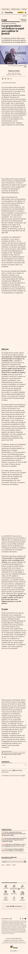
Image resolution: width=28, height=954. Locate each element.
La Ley (22, 21)
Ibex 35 (3, 9)
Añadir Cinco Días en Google (10, 82)
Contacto (8, 938)
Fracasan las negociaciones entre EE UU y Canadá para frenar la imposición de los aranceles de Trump (14, 840)
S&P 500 (14, 9)
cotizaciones (5, 900)
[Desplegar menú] (3, 12)
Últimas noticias (6, 829)
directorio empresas (22, 894)
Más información (5, 772)
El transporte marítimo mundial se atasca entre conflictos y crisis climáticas (13, 849)
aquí (24, 775)
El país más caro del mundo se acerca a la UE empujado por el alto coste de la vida (14, 845)
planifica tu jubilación (5, 894)
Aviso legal (12, 938)
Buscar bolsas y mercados (9, 857)
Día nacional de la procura (9, 23)
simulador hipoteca (14, 888)
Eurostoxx (8, 865)
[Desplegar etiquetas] (25, 765)
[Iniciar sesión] (25, 12)
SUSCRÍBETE (20, 12)
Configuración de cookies (9, 940)
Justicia (3, 765)
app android (22, 900)
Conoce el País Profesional (14, 906)
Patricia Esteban (14, 71)
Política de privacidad (19, 940)
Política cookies (18, 938)
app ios (14, 900)
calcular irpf (5, 888)
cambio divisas (14, 893)
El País (24, 15)
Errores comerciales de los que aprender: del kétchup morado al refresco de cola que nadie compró (14, 834)
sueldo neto (22, 888)
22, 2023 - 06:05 (16, 73)
